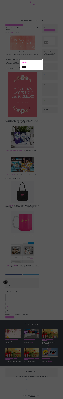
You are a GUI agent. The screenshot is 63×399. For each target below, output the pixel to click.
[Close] (42, 60)
